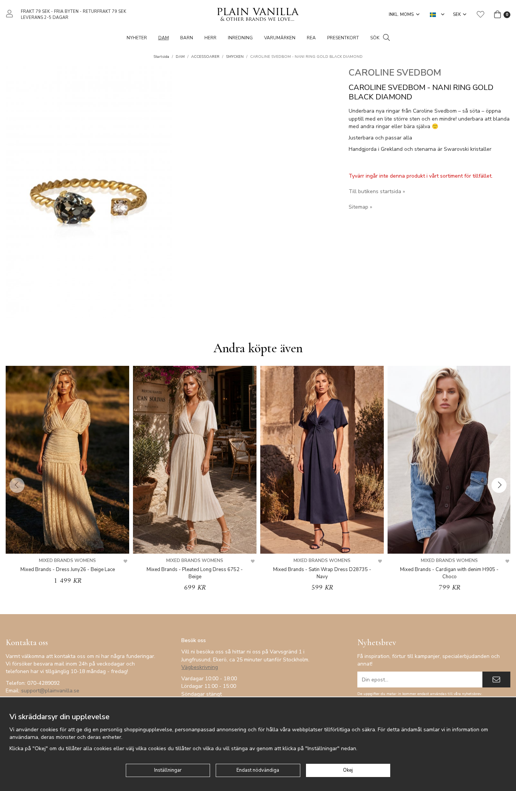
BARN (186, 38)
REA (311, 38)
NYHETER (137, 38)
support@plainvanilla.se (50, 690)
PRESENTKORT (343, 38)
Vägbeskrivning (199, 667)
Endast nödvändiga (257, 770)
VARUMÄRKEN (279, 38)
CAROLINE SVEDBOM (395, 73)
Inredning (240, 38)
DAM (163, 38)
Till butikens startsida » (377, 191)
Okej (348, 770)
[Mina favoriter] (480, 14)
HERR (210, 38)
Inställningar (168, 770)
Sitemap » (360, 207)
